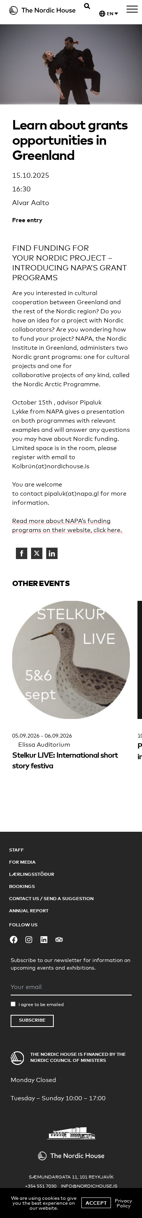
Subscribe (32, 1020)
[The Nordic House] (42, 10)
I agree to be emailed (41, 1004)
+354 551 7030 (40, 1186)
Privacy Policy (123, 1203)
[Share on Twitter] (36, 553)
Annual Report (28, 910)
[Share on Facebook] (21, 553)
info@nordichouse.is (89, 1186)
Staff (16, 850)
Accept (96, 1203)
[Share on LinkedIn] (52, 553)
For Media (22, 862)
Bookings (22, 886)
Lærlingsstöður (31, 874)
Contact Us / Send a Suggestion (51, 898)
